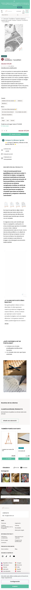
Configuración (15, 581)
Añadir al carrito (16, 134)
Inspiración (18, 523)
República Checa (7, 563)
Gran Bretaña (6, 571)
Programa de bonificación (18, 541)
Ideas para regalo (19, 530)
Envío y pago (6, 126)
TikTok (6, 323)
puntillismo (7, 173)
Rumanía (19, 565)
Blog (16, 549)
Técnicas (3, 523)
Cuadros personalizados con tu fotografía (7, 527)
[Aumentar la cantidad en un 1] (6, 131)
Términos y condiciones (4, 537)
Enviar (16, 500)
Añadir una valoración (10, 421)
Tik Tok (17, 467)
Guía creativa (4, 549)
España (19, 569)
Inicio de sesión (19, 11)
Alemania (5, 569)
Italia (18, 567)
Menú (2, 12)
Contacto (3, 542)
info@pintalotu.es (9, 515)
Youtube (25, 467)
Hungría (19, 563)
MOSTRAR (20, 7)
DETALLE (9, 458)
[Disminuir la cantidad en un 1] (2, 131)
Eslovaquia (6, 565)
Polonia (5, 567)
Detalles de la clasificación (9, 68)
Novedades (18, 528)
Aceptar (15, 586)
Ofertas (17, 525)
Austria (19, 571)
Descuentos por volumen (19, 537)
